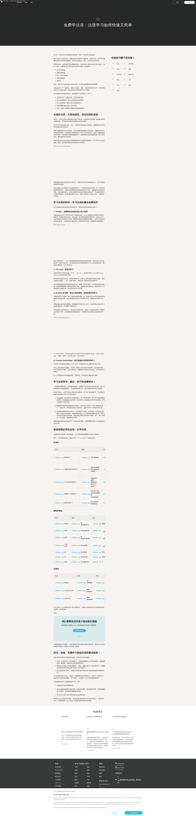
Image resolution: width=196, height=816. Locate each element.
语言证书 (58, 776)
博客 (26, 2)
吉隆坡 (77, 782)
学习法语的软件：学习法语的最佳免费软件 (70, 100)
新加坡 (89, 782)
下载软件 (59, 265)
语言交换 (56, 188)
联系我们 (58, 773)
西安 (76, 779)
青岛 (76, 776)
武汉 (88, 779)
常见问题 (58, 767)
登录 (177, 2)
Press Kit (58, 782)
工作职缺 (58, 779)
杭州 (88, 770)
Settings (115, 813)
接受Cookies (79, 630)
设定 (79, 636)
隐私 (100, 776)
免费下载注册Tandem (71, 194)
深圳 (76, 773)
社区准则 (102, 770)
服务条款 (102, 767)
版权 (100, 773)
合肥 (76, 770)
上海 (76, 767)
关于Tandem (59, 770)
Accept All (133, 813)
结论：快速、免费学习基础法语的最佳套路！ (71, 108)
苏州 (88, 773)
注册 (189, 2)
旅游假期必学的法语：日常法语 (66, 105)
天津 (88, 776)
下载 (31, 2)
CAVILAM (94, 273)
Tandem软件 (58, 215)
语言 (98, 19)
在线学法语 (65, 140)
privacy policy (132, 804)
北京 (88, 767)
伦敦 (88, 786)
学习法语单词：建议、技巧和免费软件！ (69, 103)
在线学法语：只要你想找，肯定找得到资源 (70, 97)
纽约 (76, 786)
